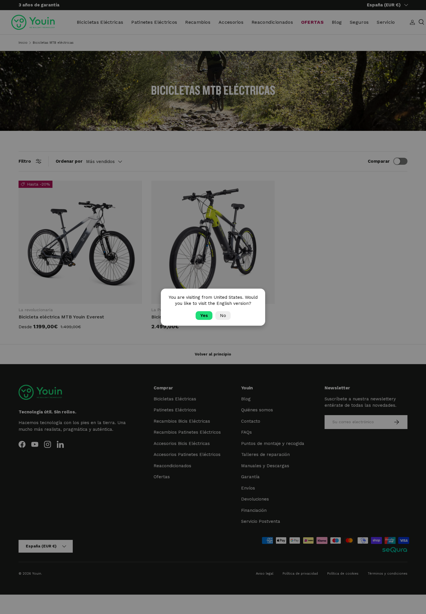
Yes (204, 315)
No (223, 315)
